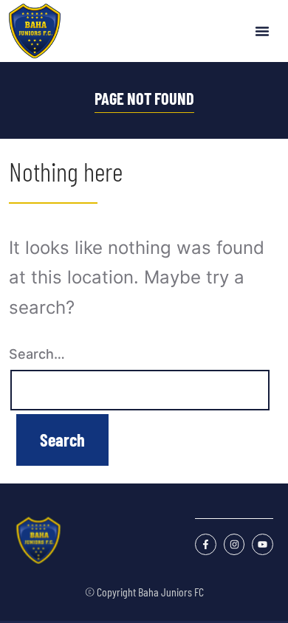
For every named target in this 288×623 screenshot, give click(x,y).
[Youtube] (262, 544)
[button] (262, 31)
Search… (37, 354)
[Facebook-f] (205, 544)
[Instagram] (234, 544)
